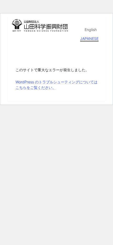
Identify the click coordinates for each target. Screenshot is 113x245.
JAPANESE (89, 38)
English (91, 29)
